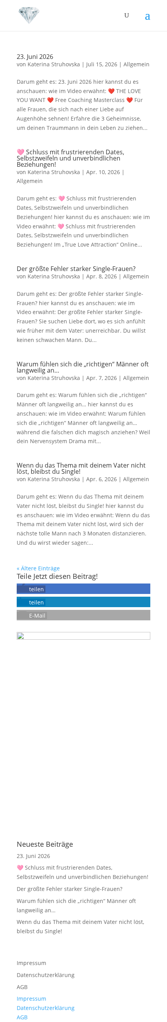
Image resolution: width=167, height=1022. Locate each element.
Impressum (31, 963)
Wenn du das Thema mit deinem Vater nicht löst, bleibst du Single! (81, 468)
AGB (22, 987)
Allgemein (137, 64)
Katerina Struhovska (54, 64)
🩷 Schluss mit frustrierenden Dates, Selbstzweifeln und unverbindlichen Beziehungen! (70, 158)
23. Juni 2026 (35, 56)
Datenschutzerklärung (46, 975)
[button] (31, 589)
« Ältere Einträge (38, 568)
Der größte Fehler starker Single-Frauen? (76, 268)
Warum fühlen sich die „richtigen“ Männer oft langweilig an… (83, 367)
